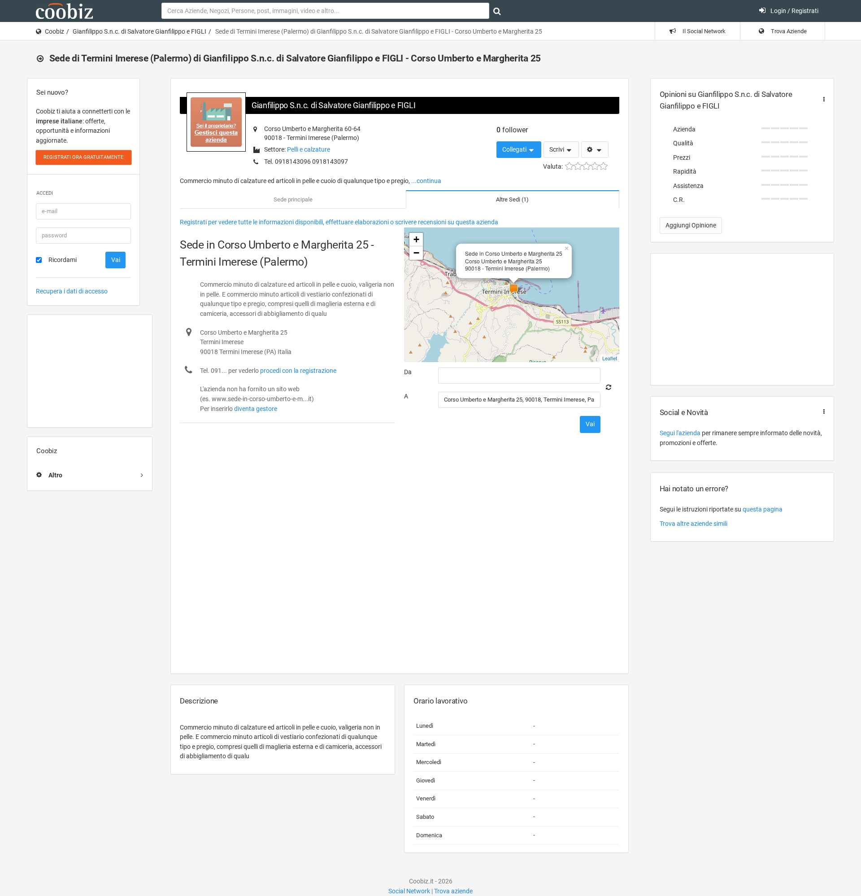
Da (408, 372)
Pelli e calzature (308, 149)
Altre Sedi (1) (512, 199)
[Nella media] (586, 166)
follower (512, 130)
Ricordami (62, 259)
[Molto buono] (595, 166)
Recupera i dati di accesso (72, 291)
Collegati (515, 149)
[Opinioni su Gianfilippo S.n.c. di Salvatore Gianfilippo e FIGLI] (822, 99)
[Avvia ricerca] (497, 11)
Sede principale (293, 199)
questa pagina (763, 509)
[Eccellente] (603, 166)
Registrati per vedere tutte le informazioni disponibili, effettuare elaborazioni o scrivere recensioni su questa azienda (339, 222)
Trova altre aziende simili (693, 523)
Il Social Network (703, 31)
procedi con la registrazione (298, 370)
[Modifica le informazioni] (595, 149)
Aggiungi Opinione (690, 225)
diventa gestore (255, 408)
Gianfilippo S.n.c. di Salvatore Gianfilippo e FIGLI (139, 31)
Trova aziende (453, 891)
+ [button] (416, 239)
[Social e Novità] (822, 412)
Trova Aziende (788, 31)
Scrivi (557, 149)
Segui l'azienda (680, 433)
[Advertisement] (89, 371)
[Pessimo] (569, 166)
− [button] (416, 252)
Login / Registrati (793, 10)
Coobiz (54, 31)
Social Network (409, 891)
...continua (426, 180)
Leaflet (609, 358)
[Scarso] (578, 166)
